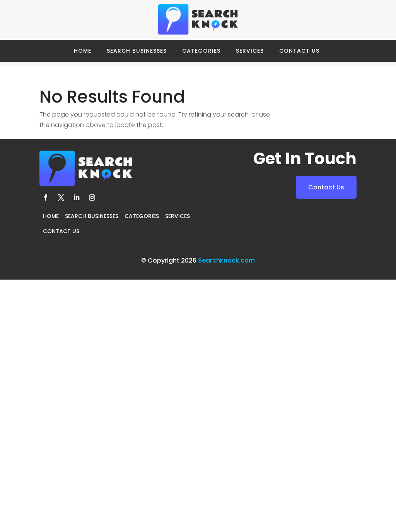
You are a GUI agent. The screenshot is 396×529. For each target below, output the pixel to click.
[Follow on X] (61, 197)
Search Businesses (137, 51)
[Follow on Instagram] (92, 197)
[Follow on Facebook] (45, 197)
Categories (201, 51)
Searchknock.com (226, 260)
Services (250, 51)
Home (82, 51)
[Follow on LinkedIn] (76, 197)
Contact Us (299, 51)
